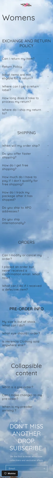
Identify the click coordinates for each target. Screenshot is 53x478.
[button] (6, 5)
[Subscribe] (44, 468)
